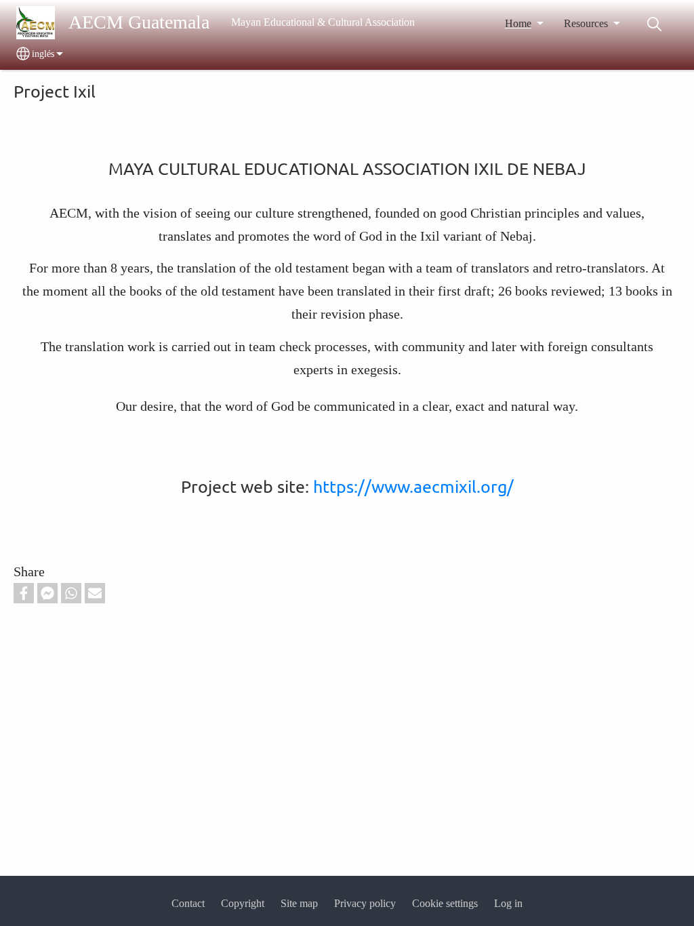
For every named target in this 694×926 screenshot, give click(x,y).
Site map (299, 903)
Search (654, 24)
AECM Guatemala (138, 22)
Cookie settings (445, 903)
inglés (43, 54)
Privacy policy (365, 903)
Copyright (242, 903)
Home (518, 23)
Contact (188, 903)
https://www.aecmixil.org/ (413, 486)
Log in (508, 903)
